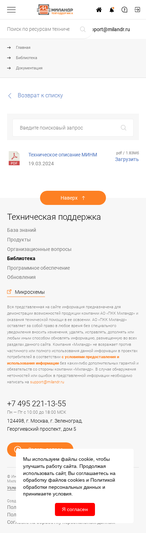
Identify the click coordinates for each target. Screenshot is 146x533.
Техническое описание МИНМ (62, 154)
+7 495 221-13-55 (36, 403)
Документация (29, 68)
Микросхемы (30, 292)
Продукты (19, 239)
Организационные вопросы (39, 249)
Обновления (21, 277)
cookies (76, 480)
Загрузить (127, 159)
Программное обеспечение (38, 268)
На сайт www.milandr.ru (98, 9)
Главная (23, 47)
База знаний (21, 230)
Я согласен (75, 509)
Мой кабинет (137, 9)
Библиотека (26, 58)
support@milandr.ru (108, 29)
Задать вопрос (124, 9)
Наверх (69, 198)
